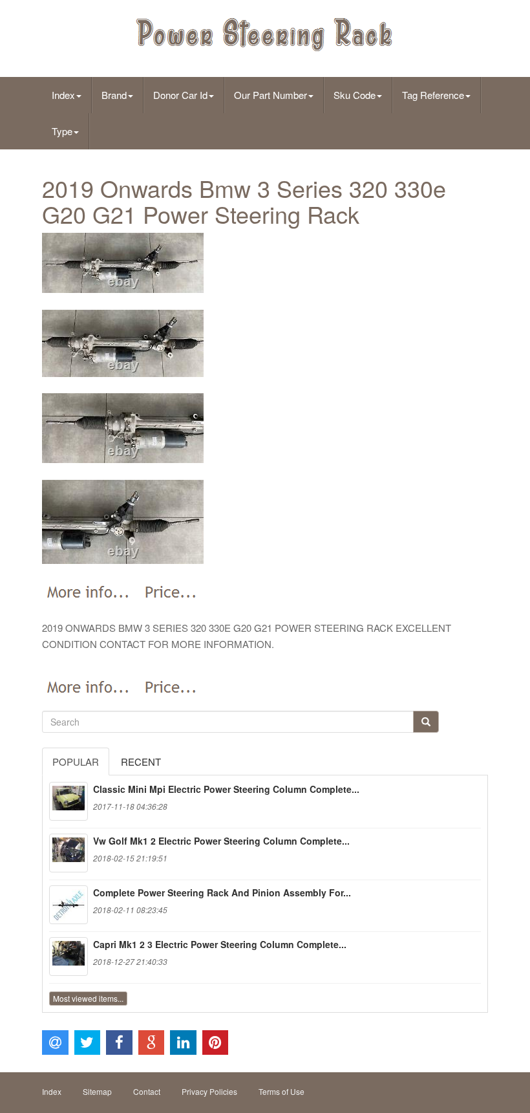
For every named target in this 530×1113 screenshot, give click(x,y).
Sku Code (355, 95)
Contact (146, 1091)
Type (62, 131)
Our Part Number (270, 95)
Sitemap (97, 1091)
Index (63, 95)
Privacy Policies (209, 1091)
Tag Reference (433, 95)
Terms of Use (281, 1091)
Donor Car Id (180, 95)
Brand (114, 95)
